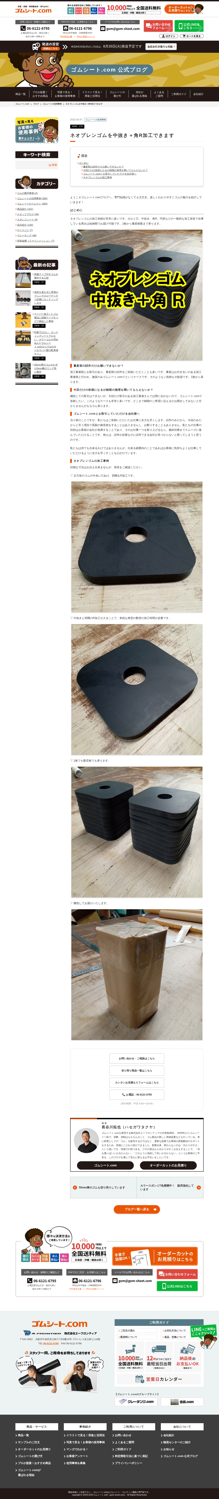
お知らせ (168, 1449)
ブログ (36, 104)
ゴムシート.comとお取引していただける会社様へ (109, 173)
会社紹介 (198, 94)
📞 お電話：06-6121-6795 (137, 1094)
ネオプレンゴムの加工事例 (97, 177)
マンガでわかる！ (77, 1449)
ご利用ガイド (178, 94)
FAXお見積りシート (86, 36)
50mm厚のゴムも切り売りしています (102, 1187)
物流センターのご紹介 (177, 1442)
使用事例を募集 (76, 1463)
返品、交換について (175, 1337)
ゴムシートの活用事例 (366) (32, 198)
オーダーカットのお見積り (168, 1165)
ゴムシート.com (22, 104)
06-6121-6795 (51, 1343)
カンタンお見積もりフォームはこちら (137, 1082)
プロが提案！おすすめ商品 (34, 1463)
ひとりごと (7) (25, 230)
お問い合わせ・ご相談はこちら (137, 1058)
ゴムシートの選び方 (30, 1456)
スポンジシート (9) (27, 219)
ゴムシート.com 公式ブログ (180, 1456)
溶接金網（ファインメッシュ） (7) (35, 240)
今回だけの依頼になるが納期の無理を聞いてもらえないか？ (115, 170)
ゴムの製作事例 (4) (27, 193)
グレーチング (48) (27, 235)
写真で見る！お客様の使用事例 (85, 1442)
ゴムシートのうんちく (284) (32, 203)
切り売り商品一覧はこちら (136, 1070)
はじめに (84, 163)
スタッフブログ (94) (28, 214)
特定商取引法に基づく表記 (131, 1456)
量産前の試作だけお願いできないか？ (103, 166)
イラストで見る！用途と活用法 (85, 1435)
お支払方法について (175, 1330)
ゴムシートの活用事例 (52, 104)
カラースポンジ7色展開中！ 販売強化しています (167, 1187)
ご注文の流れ (127, 1330)
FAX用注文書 (66, 36)
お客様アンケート (77, 1456)
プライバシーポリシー (128, 1463)
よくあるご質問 (124, 1442)
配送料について (128, 1337)
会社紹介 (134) (25, 225)
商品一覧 (20, 94)
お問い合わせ (123, 1435)
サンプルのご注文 (29, 1442)
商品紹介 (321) (25, 209)
